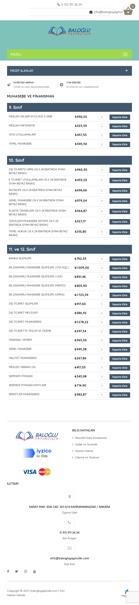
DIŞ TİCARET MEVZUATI (23, 312)
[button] (69, 70)
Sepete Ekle (119, 117)
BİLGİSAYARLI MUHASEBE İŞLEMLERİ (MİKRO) (37, 285)
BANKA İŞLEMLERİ (20, 258)
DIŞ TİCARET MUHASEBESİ (25, 321)
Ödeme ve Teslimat (87, 457)
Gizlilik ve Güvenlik (86, 444)
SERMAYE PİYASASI (21, 376)
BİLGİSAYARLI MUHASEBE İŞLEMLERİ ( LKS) (35, 276)
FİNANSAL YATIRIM (20, 340)
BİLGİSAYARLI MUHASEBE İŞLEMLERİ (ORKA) (36, 294)
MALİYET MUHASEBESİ (23, 358)
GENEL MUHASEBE (20, 349)
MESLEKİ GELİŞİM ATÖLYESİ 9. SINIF (30, 116)
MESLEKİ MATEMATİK (22, 125)
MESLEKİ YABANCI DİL (22, 367)
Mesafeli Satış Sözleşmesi (91, 438)
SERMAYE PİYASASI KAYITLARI (27, 385)
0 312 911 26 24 (71, 4)
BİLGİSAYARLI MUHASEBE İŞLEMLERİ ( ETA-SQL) (39, 267)
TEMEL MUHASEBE (20, 143)
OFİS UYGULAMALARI (22, 134)
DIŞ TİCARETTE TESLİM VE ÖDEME (30, 330)
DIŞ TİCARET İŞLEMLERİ (23, 303)
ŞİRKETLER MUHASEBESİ (24, 394)
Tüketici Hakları (84, 451)
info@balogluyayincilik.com (113, 12)
